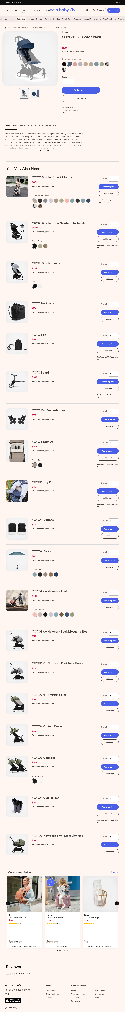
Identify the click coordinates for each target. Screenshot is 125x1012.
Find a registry (35, 10)
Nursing (39, 19)
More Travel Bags (61, 946)
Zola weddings (51, 991)
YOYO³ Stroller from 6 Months (52, 177)
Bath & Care (66, 19)
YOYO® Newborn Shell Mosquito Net (57, 835)
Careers (49, 997)
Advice (49, 10)
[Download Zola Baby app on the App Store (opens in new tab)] (13, 1000)
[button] (64, 64)
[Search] (87, 10)
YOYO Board (40, 372)
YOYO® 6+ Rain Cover (47, 726)
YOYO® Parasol (42, 551)
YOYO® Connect (43, 757)
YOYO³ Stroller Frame (46, 263)
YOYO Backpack (43, 303)
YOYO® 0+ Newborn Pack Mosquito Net (59, 631)
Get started (113, 10)
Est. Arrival (32, 125)
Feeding (48, 19)
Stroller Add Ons (39, 28)
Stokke (65, 32)
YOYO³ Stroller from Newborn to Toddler (59, 223)
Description (11, 125)
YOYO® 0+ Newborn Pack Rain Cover (57, 663)
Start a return (76, 1001)
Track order (75, 997)
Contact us (99, 994)
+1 (21, 942)
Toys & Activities (109, 19)
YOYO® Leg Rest (43, 482)
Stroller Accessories (21, 28)
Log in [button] (101, 10)
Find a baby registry (78, 994)
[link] (67, 42)
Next (117, 903)
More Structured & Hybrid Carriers (24, 946)
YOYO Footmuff (42, 442)
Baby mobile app (52, 994)
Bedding (56, 19)
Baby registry (11, 10)
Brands (12, 19)
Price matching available (73, 52)
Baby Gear (21, 19)
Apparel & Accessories (92, 19)
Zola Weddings (10, 2)
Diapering (77, 19)
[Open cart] (93, 10)
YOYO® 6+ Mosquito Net (49, 694)
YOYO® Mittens (43, 520)
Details (22, 125)
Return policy (100, 991)
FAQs (97, 997)
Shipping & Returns (47, 125)
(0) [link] (75, 42)
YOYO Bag (39, 334)
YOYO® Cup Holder (45, 797)
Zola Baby (19, 2)
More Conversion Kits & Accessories (99, 946)
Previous (8, 903)
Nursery (31, 19)
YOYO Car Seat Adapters (48, 410)
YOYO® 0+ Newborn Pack (50, 591)
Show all (115, 872)
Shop (23, 10)
